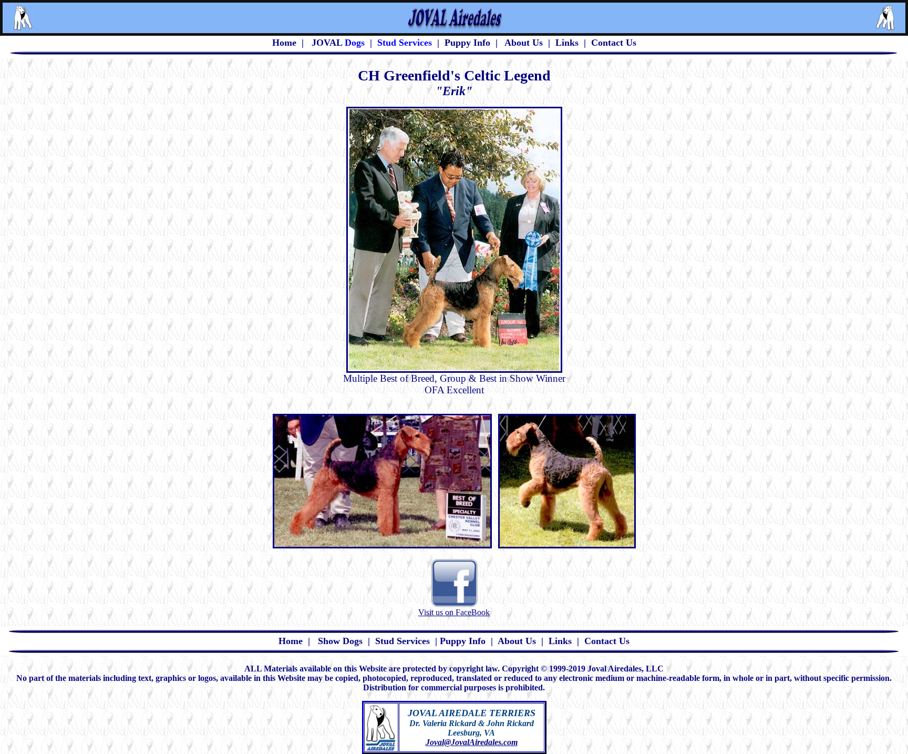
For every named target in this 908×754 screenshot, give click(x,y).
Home (290, 641)
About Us (523, 42)
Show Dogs (340, 641)
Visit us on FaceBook (454, 612)
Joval (435, 742)
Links (567, 42)
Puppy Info (467, 42)
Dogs (353, 42)
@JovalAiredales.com (481, 742)
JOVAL (327, 42)
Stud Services (402, 641)
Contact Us (613, 42)
